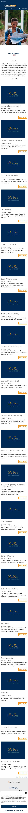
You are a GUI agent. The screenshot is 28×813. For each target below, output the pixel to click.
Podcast (15, 8)
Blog (20, 8)
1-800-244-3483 (8, 8)
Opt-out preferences (10, 810)
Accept (14, 806)
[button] (26, 793)
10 (26, 777)
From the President (11, 5)
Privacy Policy (19, 810)
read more (22, 117)
